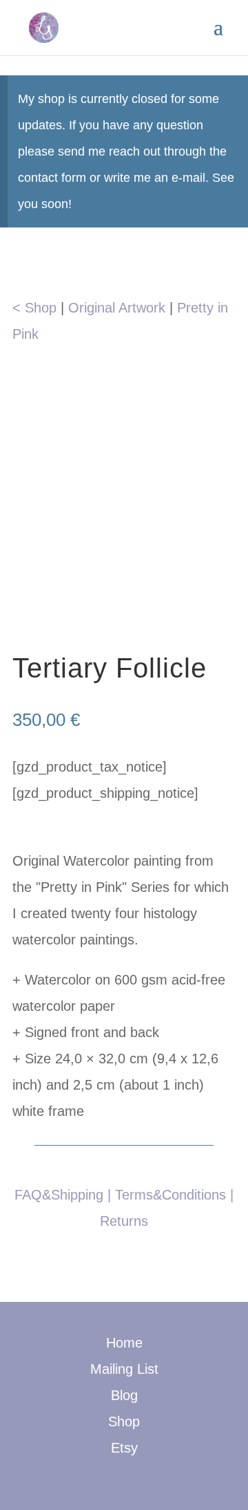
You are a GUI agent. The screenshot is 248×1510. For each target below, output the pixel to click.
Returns (124, 1221)
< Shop (34, 307)
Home (124, 1342)
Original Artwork (116, 307)
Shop (124, 1421)
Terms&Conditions (170, 1194)
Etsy (124, 1447)
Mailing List (124, 1369)
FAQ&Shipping (58, 1194)
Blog (124, 1395)
